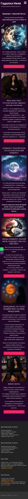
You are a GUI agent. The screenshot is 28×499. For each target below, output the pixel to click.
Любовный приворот (6, 430)
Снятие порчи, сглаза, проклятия (10, 435)
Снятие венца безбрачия (7, 449)
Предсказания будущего (7, 433)
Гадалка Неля (11, 3)
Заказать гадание (5, 484)
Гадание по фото (5, 451)
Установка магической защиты (9, 448)
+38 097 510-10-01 (7, 480)
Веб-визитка (14, 495)
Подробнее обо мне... (6, 468)
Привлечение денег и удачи (8, 446)
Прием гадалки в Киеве (7, 452)
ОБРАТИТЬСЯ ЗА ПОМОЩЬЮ (14, 66)
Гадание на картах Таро (7, 436)
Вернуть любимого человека (8, 432)
